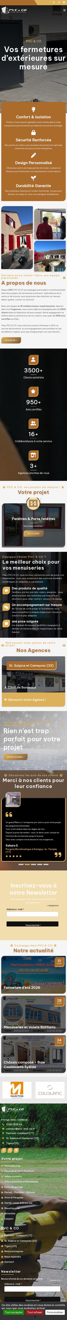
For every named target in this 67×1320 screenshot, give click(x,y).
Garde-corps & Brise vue (18, 1203)
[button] (21, 864)
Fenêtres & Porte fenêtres (19, 1171)
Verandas (9, 1213)
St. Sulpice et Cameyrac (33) (22, 1138)
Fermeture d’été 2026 (22, 987)
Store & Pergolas (13, 1197)
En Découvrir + (15, 757)
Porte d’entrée (12, 1166)
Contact (9, 1262)
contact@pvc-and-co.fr (20, 1128)
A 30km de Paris (16, 687)
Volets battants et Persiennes (21, 1181)
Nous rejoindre (12, 1256)
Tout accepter (14, 1312)
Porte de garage (13, 1187)
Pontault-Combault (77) (20, 1133)
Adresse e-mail (15, 909)
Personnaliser (55, 1312)
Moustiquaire (11, 1208)
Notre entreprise (13, 1251)
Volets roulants (13, 1176)
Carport (8, 1218)
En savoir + (11, 340)
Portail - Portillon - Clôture (19, 1192)
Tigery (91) (17, 665)
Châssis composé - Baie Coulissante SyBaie (24, 1064)
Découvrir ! (33, 533)
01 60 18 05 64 (14, 1124)
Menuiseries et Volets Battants (30, 1027)
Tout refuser (34, 1312)
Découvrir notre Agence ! (27, 700)
